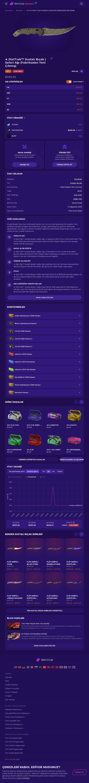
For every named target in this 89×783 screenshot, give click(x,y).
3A (53, 471)
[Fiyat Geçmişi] (25, 118)
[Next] (81, 402)
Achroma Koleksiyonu (14, 724)
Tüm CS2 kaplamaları (13, 738)
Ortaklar (8, 696)
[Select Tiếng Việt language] (49, 667)
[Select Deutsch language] (24, 667)
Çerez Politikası (11, 692)
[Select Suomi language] (74, 667)
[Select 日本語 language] (61, 667)
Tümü (59, 471)
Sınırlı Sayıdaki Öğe (12, 721)
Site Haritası (10, 700)
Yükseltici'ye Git (64, 165)
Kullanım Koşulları (12, 688)
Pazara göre (32, 471)
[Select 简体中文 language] (53, 667)
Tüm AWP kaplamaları (14, 749)
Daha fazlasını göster (44, 646)
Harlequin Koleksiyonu (14, 728)
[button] (14, 555)
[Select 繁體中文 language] (57, 667)
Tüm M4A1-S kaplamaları (15, 745)
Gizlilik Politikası (11, 685)
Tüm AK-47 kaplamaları (14, 742)
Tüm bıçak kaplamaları (14, 753)
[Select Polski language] (36, 667)
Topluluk (8, 677)
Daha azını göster (44, 297)
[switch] (69, 81)
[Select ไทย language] (69, 667)
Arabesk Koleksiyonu (13, 710)
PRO (7, 681)
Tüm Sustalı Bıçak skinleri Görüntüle (44, 611)
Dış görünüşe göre (17, 471)
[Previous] (76, 402)
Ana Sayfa (9, 10)
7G (44, 471)
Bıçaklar (19, 10)
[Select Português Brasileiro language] (40, 667)
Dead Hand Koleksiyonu (15, 717)
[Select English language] (15, 667)
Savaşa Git (24, 165)
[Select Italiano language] (32, 667)
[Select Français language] (28, 667)
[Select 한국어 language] (65, 667)
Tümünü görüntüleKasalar (31, 459)
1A (48, 471)
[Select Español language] (19, 667)
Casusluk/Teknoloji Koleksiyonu (17, 713)
